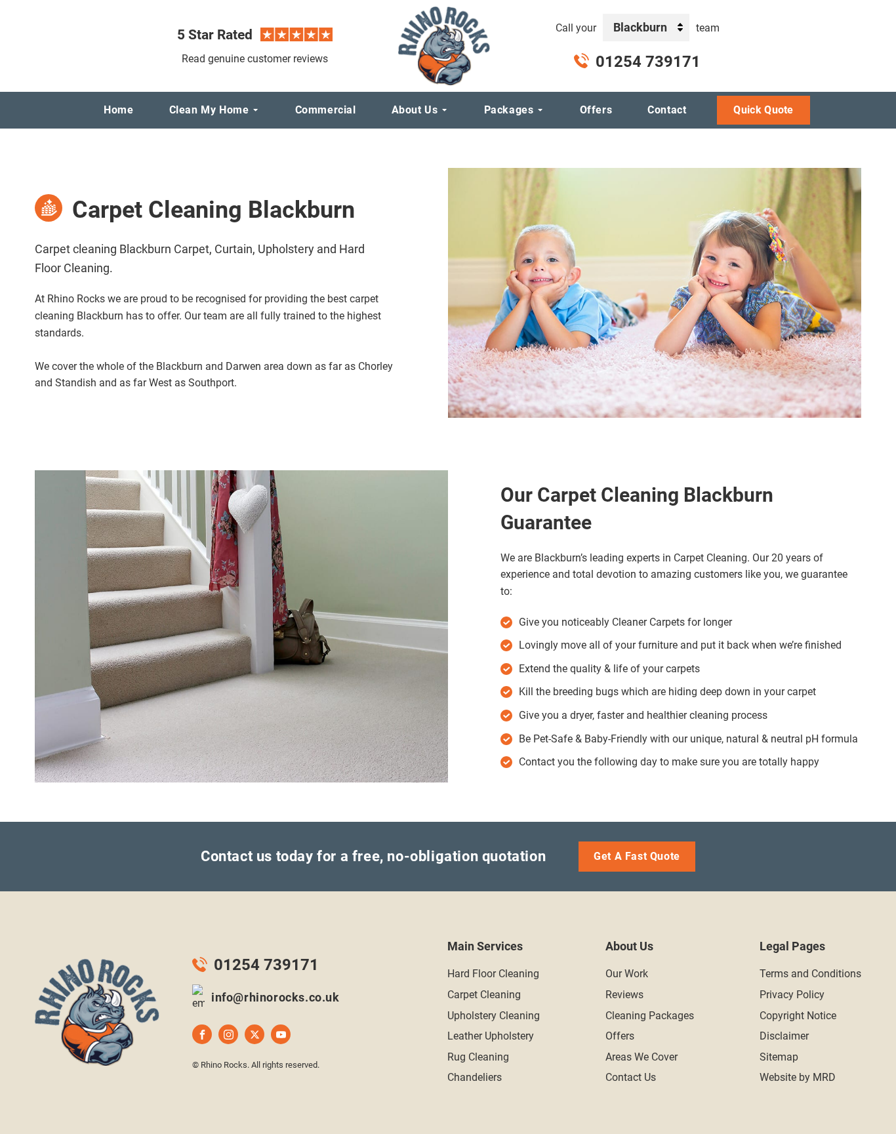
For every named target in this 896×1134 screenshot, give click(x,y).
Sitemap (779, 1057)
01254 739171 (648, 61)
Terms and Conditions (810, 973)
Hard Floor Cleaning (493, 973)
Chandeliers (474, 1077)
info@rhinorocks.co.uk (275, 997)
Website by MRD (798, 1077)
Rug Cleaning (478, 1057)
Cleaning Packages (649, 1015)
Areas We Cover (641, 1057)
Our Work (626, 973)
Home (118, 110)
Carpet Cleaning (484, 994)
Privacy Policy (792, 994)
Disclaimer (784, 1036)
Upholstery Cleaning (493, 1015)
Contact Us (630, 1077)
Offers (596, 110)
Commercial (325, 110)
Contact (666, 110)
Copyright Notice (798, 1015)
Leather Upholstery (490, 1036)
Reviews (624, 994)
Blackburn (640, 27)
